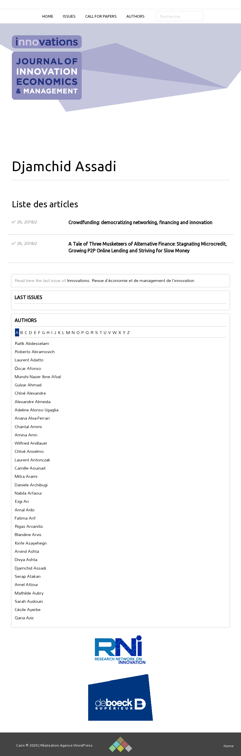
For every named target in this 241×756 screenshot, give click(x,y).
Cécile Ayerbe (28, 609)
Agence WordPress (76, 745)
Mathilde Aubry (29, 593)
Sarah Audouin (29, 601)
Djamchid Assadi (30, 568)
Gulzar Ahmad (28, 385)
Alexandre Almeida (33, 401)
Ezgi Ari (22, 501)
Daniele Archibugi (31, 485)
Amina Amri (26, 435)
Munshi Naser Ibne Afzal (38, 376)
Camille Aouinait (30, 468)
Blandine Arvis (28, 534)
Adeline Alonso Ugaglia (36, 410)
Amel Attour (26, 584)
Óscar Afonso (28, 368)
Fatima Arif (25, 518)
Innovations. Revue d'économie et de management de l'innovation (130, 280)
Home (47, 16)
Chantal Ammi (28, 426)
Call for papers (101, 16)
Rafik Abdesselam (32, 343)
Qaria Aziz (24, 618)
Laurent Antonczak (32, 460)
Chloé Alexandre (30, 393)
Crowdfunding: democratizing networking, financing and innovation (140, 222)
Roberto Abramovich (35, 352)
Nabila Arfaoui (28, 493)
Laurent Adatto (29, 360)
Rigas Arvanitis (29, 526)
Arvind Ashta (27, 551)
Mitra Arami (26, 476)
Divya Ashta (26, 559)
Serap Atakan (28, 576)
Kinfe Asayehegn (31, 543)
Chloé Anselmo (29, 451)
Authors (135, 16)
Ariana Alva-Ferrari (32, 418)
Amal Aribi (24, 510)
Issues (69, 16)
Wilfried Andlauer (31, 443)
